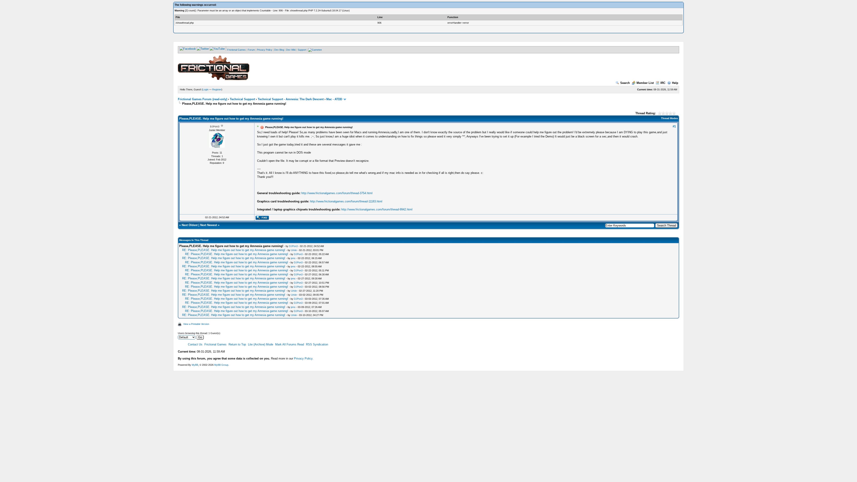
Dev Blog (279, 49)
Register (216, 89)
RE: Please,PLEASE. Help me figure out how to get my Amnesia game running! (234, 250)
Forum (251, 49)
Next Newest (208, 225)
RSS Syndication (317, 344)
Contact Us (195, 344)
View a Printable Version (196, 324)
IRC (662, 83)
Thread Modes (669, 118)
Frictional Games (236, 49)
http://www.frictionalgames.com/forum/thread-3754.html (336, 193)
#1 (674, 126)
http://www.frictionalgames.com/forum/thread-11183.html (346, 201)
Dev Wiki (291, 49)
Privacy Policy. (303, 358)
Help (675, 83)
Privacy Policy (264, 49)
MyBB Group (221, 365)
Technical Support (242, 99)
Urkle (294, 250)
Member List (645, 83)
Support (302, 49)
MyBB (195, 365)
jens (293, 258)
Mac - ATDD (334, 99)
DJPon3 (293, 246)
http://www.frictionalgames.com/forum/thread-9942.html (376, 209)
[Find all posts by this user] (262, 219)
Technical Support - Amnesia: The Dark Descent (291, 99)
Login (205, 89)
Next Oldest (190, 225)
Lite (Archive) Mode (260, 344)
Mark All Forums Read (289, 344)
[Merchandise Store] (315, 49)
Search (625, 83)
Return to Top (237, 344)
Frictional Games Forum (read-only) (202, 99)
